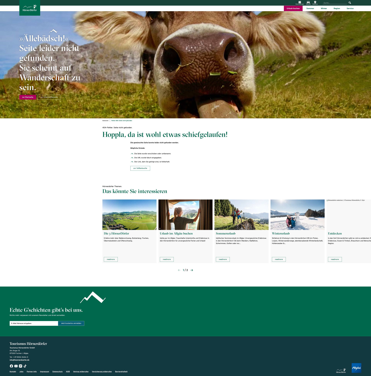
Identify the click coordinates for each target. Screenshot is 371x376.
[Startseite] (341, 370)
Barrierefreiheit (121, 371)
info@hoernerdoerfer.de (19, 360)
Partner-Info (32, 371)
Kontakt (13, 371)
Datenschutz (57, 371)
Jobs (21, 371)
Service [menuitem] (350, 8)
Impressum (44, 371)
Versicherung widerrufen (102, 371)
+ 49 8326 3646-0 (20, 357)
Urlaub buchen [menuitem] (293, 8)
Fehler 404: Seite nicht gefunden (121, 120)
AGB (68, 371)
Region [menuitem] (337, 8)
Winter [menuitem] (324, 8)
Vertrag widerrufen (80, 371)
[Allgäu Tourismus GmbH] (356, 368)
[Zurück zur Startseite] (29, 8)
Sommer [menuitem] (310, 8)
